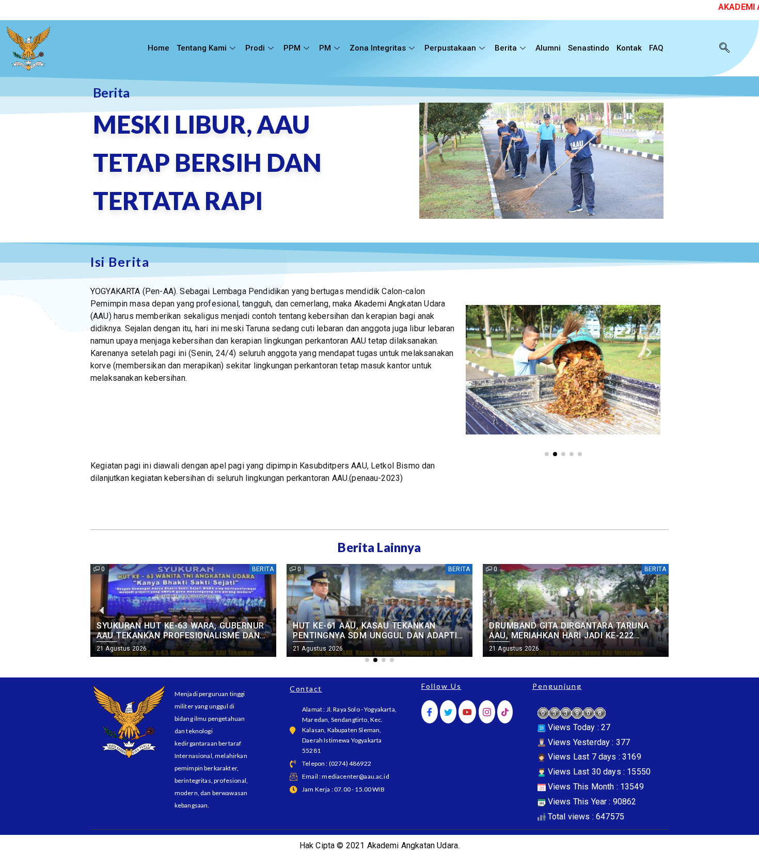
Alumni (548, 48)
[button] (477, 351)
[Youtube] (467, 711)
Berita (506, 48)
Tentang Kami (202, 48)
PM (325, 48)
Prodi (255, 48)
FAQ (656, 48)
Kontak (629, 48)
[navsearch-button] (724, 48)
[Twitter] (448, 711)
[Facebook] (429, 711)
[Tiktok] (505, 711)
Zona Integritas (378, 48)
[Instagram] (487, 711)
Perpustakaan (450, 48)
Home (158, 48)
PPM (292, 48)
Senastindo (588, 48)
